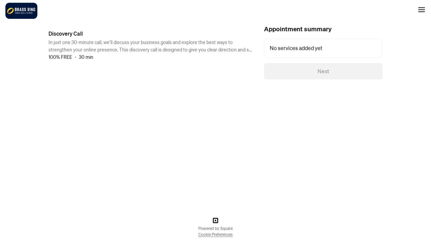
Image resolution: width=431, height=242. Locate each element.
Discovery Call (65, 33)
